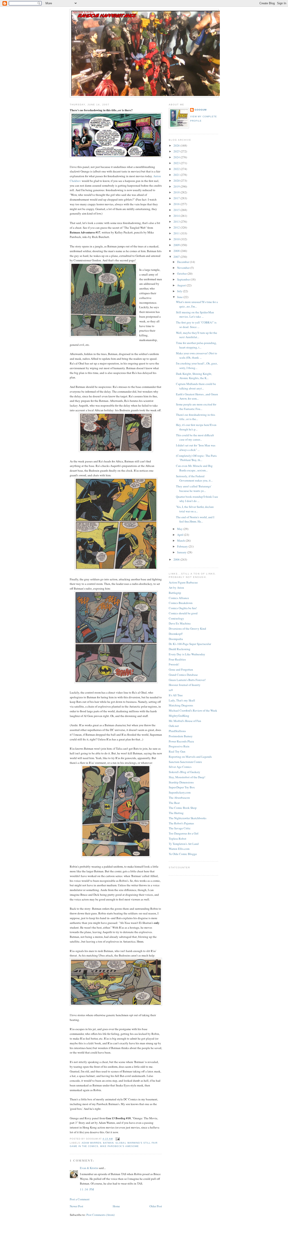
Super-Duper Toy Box (182, 787)
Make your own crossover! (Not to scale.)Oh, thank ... (196, 355)
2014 (176, 216)
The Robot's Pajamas (181, 823)
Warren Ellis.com (179, 849)
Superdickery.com (180, 792)
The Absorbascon (179, 798)
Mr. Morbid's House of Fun (185, 721)
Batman (108, 1143)
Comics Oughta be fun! (183, 608)
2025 (176, 151)
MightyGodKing (179, 716)
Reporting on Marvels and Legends (190, 757)
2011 (176, 233)
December (183, 262)
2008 (176, 251)
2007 (176, 257)
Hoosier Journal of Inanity (184, 685)
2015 (176, 210)
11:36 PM (87, 1189)
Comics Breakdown (181, 603)
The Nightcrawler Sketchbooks (187, 818)
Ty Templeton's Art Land (184, 844)
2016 (176, 204)
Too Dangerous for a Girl (183, 833)
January (182, 552)
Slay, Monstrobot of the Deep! (187, 777)
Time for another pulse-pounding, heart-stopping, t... (196, 345)
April (180, 535)
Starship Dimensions (181, 782)
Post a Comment (80, 1199)
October (182, 273)
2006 (176, 559)
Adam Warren (91, 1143)
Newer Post (76, 1206)
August (182, 285)
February (183, 546)
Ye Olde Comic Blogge (183, 854)
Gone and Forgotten (181, 669)
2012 (176, 227)
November (183, 268)
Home (116, 1206)
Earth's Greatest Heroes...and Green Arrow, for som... (197, 396)
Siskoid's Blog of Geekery (184, 772)
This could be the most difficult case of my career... (195, 437)
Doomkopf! (176, 634)
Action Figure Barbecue (183, 582)
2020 (176, 181)
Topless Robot (177, 839)
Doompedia (176, 639)
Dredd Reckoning (179, 649)
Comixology (176, 618)
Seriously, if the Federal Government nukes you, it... (194, 478)
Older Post (155, 1206)
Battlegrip (175, 593)
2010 (176, 239)
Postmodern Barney (181, 736)
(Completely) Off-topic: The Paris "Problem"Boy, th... (196, 458)
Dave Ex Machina (180, 623)
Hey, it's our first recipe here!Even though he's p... (196, 427)
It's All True (176, 695)
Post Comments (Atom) (100, 1215)
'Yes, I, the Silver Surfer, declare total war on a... (195, 509)
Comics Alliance (179, 598)
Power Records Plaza (181, 741)
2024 (176, 157)
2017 (176, 198)
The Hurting (176, 813)
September (184, 279)
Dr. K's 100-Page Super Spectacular (190, 644)
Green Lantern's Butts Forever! (187, 680)
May (180, 529)
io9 (171, 690)
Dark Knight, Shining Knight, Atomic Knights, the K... (194, 376)
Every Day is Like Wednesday (187, 654)
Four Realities (177, 659)
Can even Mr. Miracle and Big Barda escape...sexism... (194, 468)
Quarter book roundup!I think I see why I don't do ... (197, 499)
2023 (176, 163)
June (180, 297)
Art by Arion (176, 588)
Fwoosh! (174, 664)
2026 (176, 145)
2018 (176, 192)
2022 (176, 169)
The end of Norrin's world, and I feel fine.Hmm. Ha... (195, 519)
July (180, 291)
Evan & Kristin (89, 1168)
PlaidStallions (177, 731)
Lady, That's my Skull (182, 700)
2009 (176, 245)
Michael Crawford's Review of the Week (193, 710)
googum (201, 110)
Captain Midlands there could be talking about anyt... (196, 386)
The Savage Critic (180, 828)
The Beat (174, 803)
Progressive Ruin (179, 746)
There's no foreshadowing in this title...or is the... (195, 417)
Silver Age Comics (180, 767)
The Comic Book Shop (183, 808)
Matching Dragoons (181, 705)
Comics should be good (183, 613)
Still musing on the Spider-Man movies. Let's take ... (195, 314)
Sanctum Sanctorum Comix (185, 762)
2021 (176, 175)
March (181, 540)
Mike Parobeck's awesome (119, 1146)
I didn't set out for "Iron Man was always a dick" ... (195, 447)
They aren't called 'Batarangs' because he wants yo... (193, 488)
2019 (176, 186)
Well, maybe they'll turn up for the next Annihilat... (196, 335)
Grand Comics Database (183, 675)
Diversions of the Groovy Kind (187, 628)
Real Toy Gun (177, 751)
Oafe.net (174, 726)
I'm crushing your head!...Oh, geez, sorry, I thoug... (197, 365)
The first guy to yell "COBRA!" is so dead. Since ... (196, 324)
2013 (176, 221)
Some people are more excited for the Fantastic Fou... (196, 406)
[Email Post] (117, 1139)
